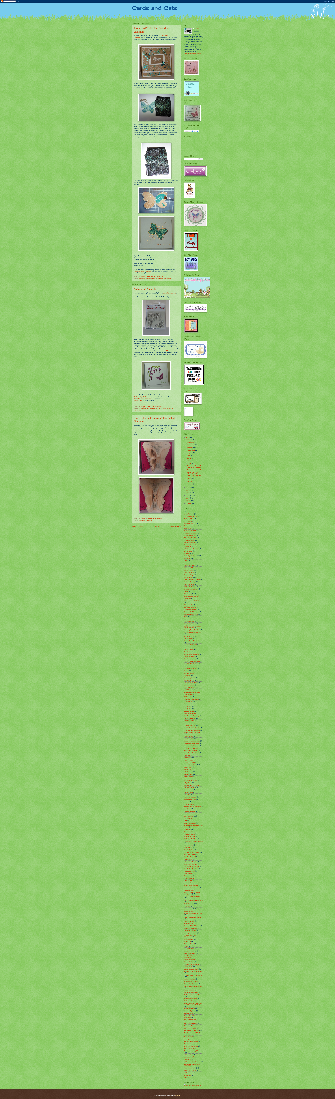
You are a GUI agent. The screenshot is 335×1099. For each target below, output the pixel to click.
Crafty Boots (188, 638)
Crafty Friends (189, 649)
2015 (188, 487)
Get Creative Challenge (192, 741)
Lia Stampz (188, 818)
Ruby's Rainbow (189, 921)
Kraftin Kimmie (189, 804)
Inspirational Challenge (191, 785)
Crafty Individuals (190, 656)
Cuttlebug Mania (189, 678)
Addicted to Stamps (191, 526)
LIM (185, 820)
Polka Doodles (189, 904)
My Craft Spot (189, 850)
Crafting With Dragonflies (192, 632)
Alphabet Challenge (190, 533)
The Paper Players (190, 1028)
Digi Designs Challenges (192, 692)
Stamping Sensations (191, 969)
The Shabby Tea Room (191, 1030)
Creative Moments (190, 668)
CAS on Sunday (189, 582)
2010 (188, 500)
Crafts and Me (189, 636)
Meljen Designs (189, 836)
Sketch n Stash (189, 951)
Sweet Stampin (189, 990)
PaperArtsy (188, 880)
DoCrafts (187, 706)
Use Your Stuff (189, 1057)
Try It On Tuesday (190, 1048)
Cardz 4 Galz (188, 570)
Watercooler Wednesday (192, 1062)
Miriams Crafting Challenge (193, 841)
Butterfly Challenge (145, 278)
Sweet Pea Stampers (191, 984)
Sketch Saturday (189, 953)
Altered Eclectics (190, 535)
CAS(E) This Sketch (190, 589)
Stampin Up (188, 966)
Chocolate (187, 598)
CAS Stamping (189, 584)
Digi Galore (188, 694)
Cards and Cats (154, 8)
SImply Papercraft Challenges (190, 936)
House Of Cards (189, 762)
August (190, 453)
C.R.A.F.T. (187, 558)
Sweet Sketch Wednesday (193, 986)
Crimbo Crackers (190, 673)
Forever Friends (189, 725)
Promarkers (188, 908)
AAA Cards (188, 521)
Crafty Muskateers (190, 659)
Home (156, 526)
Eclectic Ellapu (189, 711)
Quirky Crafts (188, 911)
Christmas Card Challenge (193, 601)
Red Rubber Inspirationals (192, 917)
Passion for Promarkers (192, 883)
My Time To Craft (190, 857)
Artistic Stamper (189, 542)
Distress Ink (188, 701)
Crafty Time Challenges (192, 661)
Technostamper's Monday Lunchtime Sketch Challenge (193, 1004)
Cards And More (190, 565)
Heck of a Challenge (191, 748)
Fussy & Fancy (189, 738)
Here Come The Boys (191, 753)
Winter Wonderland (190, 1070)
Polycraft (187, 906)
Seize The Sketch (190, 930)
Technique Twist (189, 1001)
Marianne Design (190, 831)
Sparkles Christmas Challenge (190, 956)
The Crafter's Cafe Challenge (190, 1016)
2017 (188, 437)
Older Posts (175, 526)
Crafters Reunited (190, 623)
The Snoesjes (188, 1036)
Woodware (187, 1075)
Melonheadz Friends (191, 839)
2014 (188, 490)
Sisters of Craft (189, 944)
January (190, 484)
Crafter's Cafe (189, 621)
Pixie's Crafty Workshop (192, 896)
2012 (188, 495)
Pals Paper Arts (189, 871)
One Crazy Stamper (191, 864)
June (189, 458)
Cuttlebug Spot (189, 680)
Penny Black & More (191, 885)
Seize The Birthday (190, 928)
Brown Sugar (188, 551)
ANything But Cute (190, 537)
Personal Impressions (191, 887)
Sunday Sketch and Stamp (193, 975)
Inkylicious (187, 783)
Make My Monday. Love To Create (193, 826)
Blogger (177, 1095)
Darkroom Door (189, 685)
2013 (188, 492)
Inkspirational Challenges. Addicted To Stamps (192, 779)
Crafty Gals (188, 651)
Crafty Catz (188, 647)
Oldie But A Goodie (190, 861)
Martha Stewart (189, 834)
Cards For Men (189, 567)
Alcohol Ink (187, 528)
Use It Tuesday (189, 1054)
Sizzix (186, 946)
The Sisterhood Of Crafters (193, 1033)
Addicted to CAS (190, 523)
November (191, 445)
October (190, 447)
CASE (186, 591)
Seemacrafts (188, 923)
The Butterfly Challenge (141, 396)
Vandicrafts (188, 1059)
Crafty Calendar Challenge (193, 641)
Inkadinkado (188, 772)
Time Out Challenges (191, 1046)
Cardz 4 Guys (189, 572)
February (190, 481)
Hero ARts (187, 755)
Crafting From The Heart (192, 630)
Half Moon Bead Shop (191, 743)
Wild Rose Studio (190, 1068)
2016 (188, 440)
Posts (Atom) (145, 530)
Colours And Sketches (191, 612)
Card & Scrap (188, 563)
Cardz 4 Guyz (189, 575)
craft (185, 616)
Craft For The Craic (190, 619)
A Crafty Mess (189, 518)
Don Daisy (187, 708)
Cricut (186, 670)
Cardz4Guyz (188, 577)
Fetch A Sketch (189, 720)
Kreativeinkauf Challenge (192, 806)
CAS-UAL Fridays (190, 586)
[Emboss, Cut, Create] (191, 95)
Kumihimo (187, 809)
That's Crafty (188, 1013)
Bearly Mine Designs (191, 548)
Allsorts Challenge (190, 530)
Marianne (187, 829)
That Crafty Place (190, 1011)
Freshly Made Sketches (192, 730)
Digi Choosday (189, 689)
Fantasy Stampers (190, 713)
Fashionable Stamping (191, 716)
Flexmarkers (188, 723)
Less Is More (165, 350)
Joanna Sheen (189, 787)
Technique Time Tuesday (192, 994)
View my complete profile (192, 53)
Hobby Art (187, 757)
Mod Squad (188, 847)
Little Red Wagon (190, 823)
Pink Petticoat (188, 890)
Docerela (187, 704)
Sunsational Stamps (191, 981)
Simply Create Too (190, 933)
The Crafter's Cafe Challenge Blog (190, 1020)
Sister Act (187, 941)
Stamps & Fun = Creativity (193, 971)
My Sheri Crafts (189, 854)
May (189, 461)
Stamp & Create (189, 959)
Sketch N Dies (189, 948)
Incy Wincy (187, 767)
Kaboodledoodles (190, 799)
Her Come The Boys (190, 750)
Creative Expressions (191, 666)
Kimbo (197, 28)
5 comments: (158, 518)
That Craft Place (189, 1008)
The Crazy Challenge (191, 1023)
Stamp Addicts (189, 962)
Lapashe (187, 813)
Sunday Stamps (189, 979)
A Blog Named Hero (190, 516)
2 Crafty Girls (189, 514)
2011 (188, 498)
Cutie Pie (187, 675)
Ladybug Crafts (189, 811)
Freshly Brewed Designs (192, 727)
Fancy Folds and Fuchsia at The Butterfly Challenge (194, 474)
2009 (188, 503)
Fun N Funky (188, 736)
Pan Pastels (188, 873)
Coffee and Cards (190, 607)
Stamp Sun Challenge (191, 964)
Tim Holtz (187, 1043)
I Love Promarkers (190, 764)
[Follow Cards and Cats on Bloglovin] (191, 132)
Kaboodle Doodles (190, 797)
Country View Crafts (191, 614)
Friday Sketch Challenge (192, 732)
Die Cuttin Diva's (189, 687)
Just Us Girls (188, 792)
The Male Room (189, 1025)
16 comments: (158, 406)
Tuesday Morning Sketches (193, 1051)
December (191, 442)
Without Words (189, 1072)
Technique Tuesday (190, 998)
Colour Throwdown (190, 609)
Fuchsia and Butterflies (146, 289)
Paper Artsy (188, 876)
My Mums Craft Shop (191, 852)
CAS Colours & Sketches (192, 579)
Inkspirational (188, 776)
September (191, 450)
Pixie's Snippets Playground (143, 271)
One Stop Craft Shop (191, 866)
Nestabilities (188, 859)
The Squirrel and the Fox (192, 1039)
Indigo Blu (187, 769)
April (189, 463)
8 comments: (158, 276)
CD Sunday (188, 593)
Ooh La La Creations (191, 868)
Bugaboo (187, 553)
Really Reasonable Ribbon (193, 913)
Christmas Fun (189, 604)
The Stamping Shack (191, 1041)
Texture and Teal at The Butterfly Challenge (194, 466)
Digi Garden (188, 697)
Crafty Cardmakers (190, 644)
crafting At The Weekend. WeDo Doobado (192, 626)
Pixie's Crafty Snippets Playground (192, 893)
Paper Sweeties (189, 878)
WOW (186, 1077)
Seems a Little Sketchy (192, 926)
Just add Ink (188, 790)
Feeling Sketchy (189, 718)
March (189, 478)
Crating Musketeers (190, 663)
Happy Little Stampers (191, 745)
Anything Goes (189, 540)
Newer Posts (137, 526)
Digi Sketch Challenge (191, 699)
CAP (185, 560)
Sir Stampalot (188, 939)
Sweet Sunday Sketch (191, 992)
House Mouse (188, 760)
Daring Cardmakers (190, 682)
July (189, 455)
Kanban (186, 802)
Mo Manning (188, 845)
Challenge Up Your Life (192, 596)
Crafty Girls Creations (191, 654)
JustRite (187, 794)
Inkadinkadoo (188, 774)
